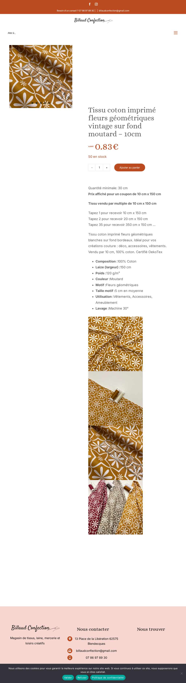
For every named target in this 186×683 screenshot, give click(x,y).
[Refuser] (181, 673)
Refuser (82, 677)
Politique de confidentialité (108, 677)
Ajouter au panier (130, 167)
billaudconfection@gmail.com (114, 10)
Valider (68, 677)
